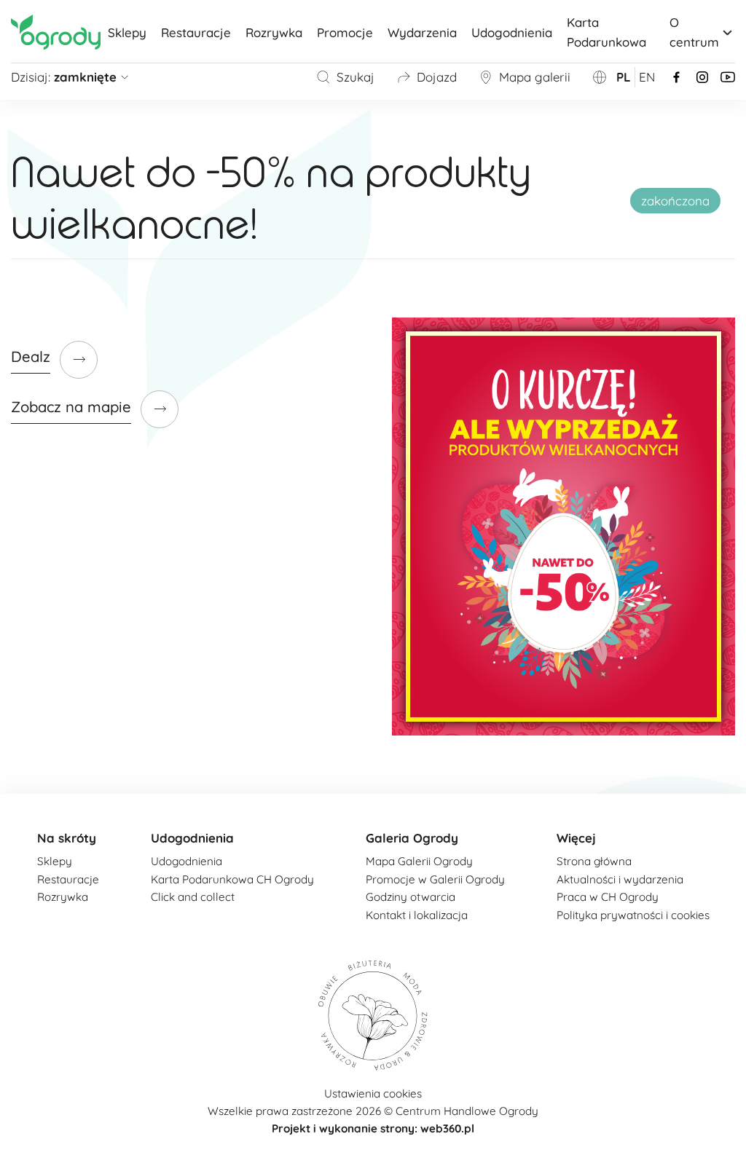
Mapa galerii (534, 76)
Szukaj (355, 76)
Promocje (345, 32)
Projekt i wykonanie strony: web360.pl (373, 1128)
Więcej (576, 837)
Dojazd (437, 76)
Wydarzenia (422, 32)
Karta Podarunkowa (606, 32)
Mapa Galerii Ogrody (419, 861)
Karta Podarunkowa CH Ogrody (232, 879)
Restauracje (196, 32)
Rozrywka (274, 32)
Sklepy (127, 32)
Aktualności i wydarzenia (620, 879)
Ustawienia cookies (373, 1093)
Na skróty (66, 837)
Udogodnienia (511, 32)
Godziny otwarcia (410, 897)
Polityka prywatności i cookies (633, 915)
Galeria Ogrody (412, 837)
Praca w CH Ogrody (608, 897)
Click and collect (193, 897)
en (647, 76)
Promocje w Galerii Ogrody (435, 879)
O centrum (694, 32)
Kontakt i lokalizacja (417, 915)
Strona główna (594, 861)
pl (623, 76)
